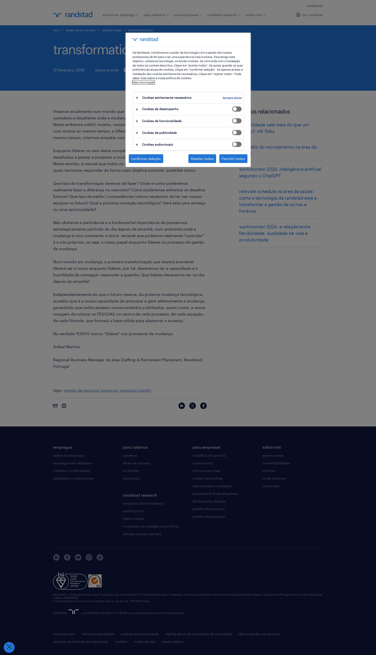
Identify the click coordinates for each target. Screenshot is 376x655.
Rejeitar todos (202, 158)
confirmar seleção (146, 158)
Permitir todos (233, 158)
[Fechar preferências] (9, 647)
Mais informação (143, 82)
